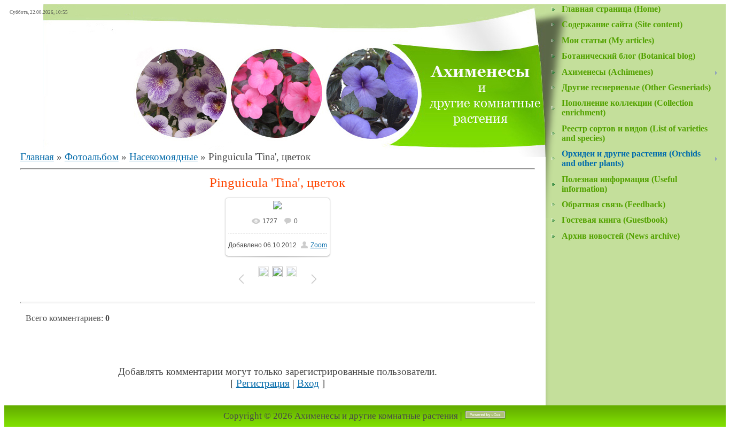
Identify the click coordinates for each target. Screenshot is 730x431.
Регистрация (263, 383)
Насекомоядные (163, 156)
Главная (37, 156)
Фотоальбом (92, 156)
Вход (308, 383)
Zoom (318, 245)
